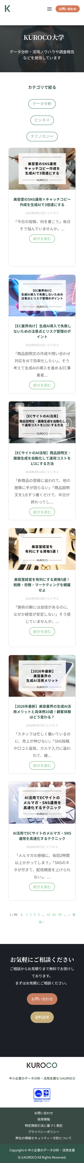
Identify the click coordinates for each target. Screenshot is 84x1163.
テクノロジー (42, 136)
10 (48, 914)
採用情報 (43, 1119)
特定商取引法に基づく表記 (43, 1125)
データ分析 (42, 104)
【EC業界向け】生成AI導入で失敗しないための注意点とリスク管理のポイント (42, 331)
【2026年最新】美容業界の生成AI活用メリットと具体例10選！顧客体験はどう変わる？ (42, 711)
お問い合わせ (67, 9)
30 (60, 914)
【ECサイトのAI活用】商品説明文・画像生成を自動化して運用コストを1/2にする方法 (42, 458)
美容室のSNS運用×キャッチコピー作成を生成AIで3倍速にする (42, 201)
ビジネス (42, 120)
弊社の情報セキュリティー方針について (43, 1138)
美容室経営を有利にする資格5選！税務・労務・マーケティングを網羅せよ (42, 585)
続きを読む (42, 238)
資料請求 (42, 1017)
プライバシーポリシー (43, 1131)
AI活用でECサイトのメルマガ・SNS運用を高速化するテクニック (42, 835)
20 (54, 914)
